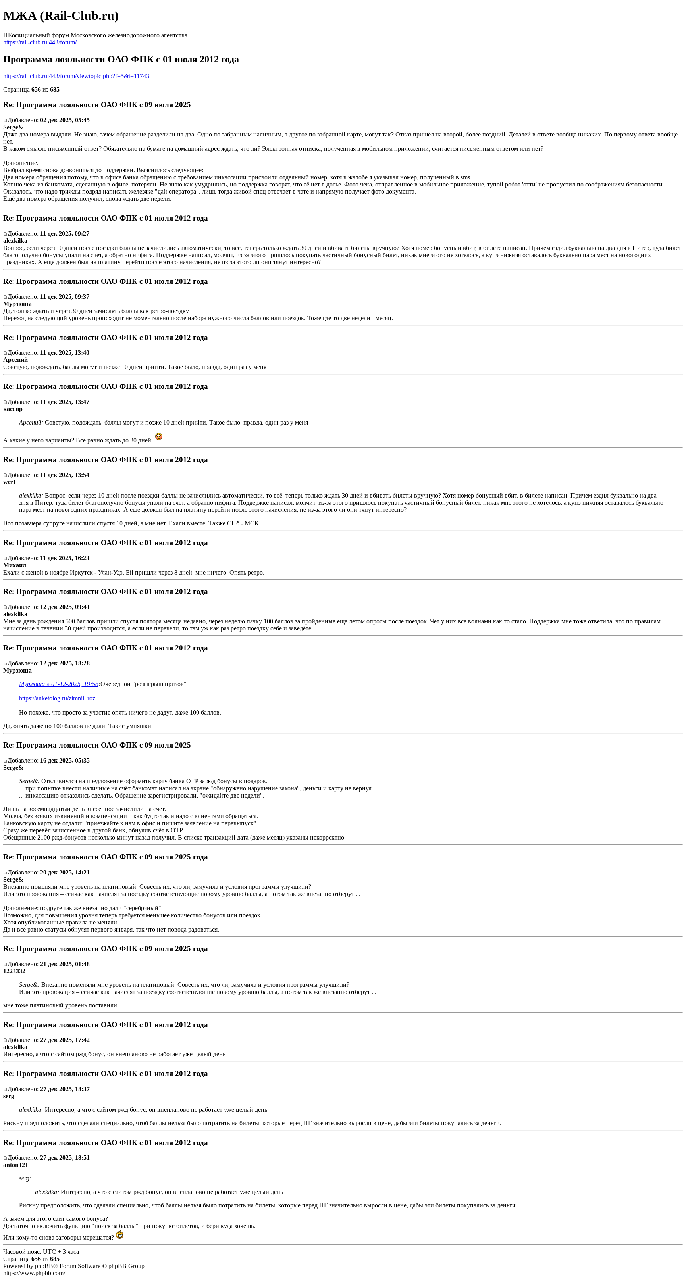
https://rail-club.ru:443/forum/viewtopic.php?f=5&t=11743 (76, 76)
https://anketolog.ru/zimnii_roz (57, 698)
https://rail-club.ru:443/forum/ (40, 42)
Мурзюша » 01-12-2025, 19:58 (58, 683)
